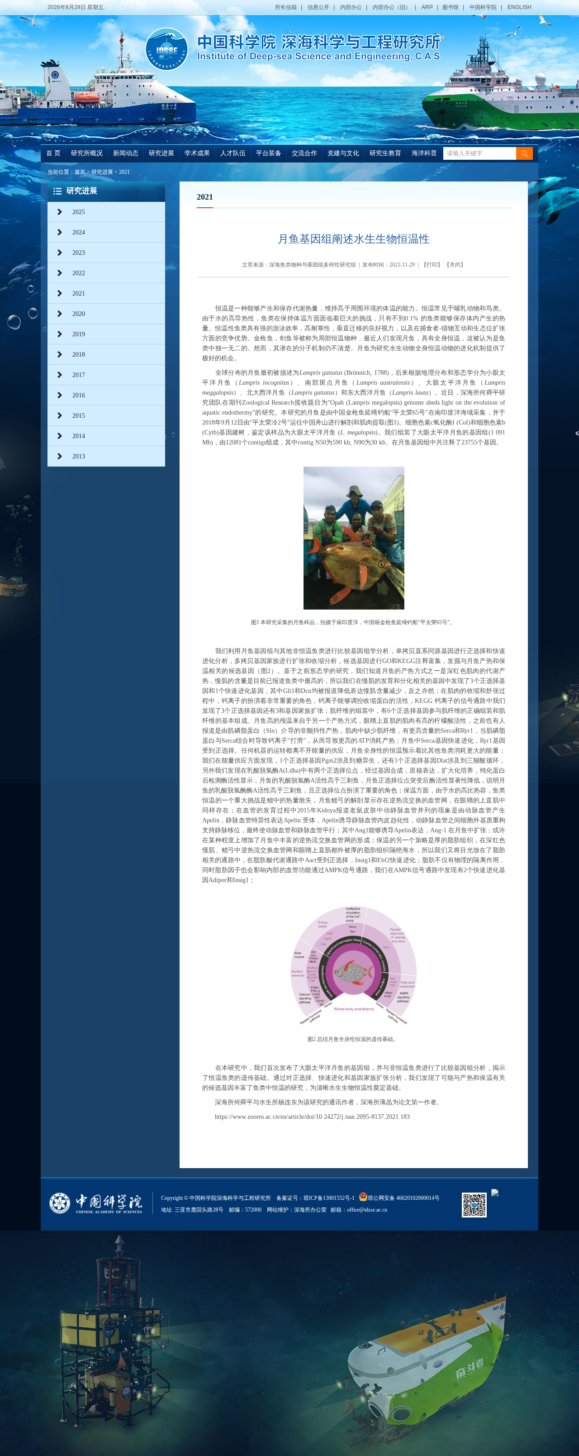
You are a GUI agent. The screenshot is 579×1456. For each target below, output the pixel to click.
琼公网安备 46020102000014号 (404, 1198)
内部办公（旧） (392, 7)
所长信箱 (286, 7)
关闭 (455, 265)
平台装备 (268, 153)
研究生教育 (385, 153)
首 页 (53, 153)
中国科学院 (483, 7)
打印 (432, 265)
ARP (427, 7)
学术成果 (197, 153)
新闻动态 (125, 153)
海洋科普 (424, 153)
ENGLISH (520, 7)
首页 (80, 172)
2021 (124, 172)
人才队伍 (233, 153)
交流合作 (304, 153)
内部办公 (351, 7)
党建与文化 (343, 153)
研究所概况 (87, 153)
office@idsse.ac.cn (367, 1210)
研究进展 (161, 153)
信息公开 (318, 7)
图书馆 (450, 7)
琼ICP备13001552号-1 (330, 1198)
